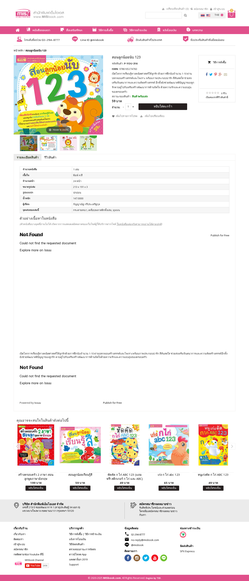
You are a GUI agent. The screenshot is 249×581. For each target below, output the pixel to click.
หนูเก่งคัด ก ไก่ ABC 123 (213, 474)
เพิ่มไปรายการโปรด (126, 116)
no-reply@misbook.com (145, 540)
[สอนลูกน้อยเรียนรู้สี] (80, 445)
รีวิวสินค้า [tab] (50, 157)
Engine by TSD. (153, 578)
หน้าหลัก (18, 50)
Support (74, 564)
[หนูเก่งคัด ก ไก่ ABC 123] (213, 445)
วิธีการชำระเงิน (93, 534)
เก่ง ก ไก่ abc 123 (169, 474)
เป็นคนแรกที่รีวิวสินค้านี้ (217, 97)
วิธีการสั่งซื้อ (219, 62)
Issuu (37, 402)
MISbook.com (112, 578)
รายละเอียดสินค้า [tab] (28, 157)
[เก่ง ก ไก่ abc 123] (168, 445)
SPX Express (187, 551)
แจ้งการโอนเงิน (77, 539)
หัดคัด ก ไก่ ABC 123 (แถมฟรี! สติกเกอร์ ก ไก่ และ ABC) (124, 477)
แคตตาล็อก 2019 (78, 559)
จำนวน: (116, 107)
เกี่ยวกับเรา (19, 534)
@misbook (137, 545)
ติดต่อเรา (18, 539)
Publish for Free (112, 402)
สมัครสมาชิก (201, 9)
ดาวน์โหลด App (78, 554)
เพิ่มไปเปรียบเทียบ (154, 116)
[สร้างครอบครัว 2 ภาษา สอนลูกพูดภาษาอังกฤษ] (35, 445)
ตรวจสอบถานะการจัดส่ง (82, 549)
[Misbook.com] (51, 13)
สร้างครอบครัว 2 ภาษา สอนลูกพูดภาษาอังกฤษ (35, 477)
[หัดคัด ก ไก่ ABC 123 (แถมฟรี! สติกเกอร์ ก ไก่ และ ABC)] (124, 445)
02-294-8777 (138, 534)
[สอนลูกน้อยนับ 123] (28, 143)
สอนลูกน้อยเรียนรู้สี (80, 474)
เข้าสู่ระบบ (219, 9)
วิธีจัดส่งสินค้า (76, 544)
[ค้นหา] (185, 15)
